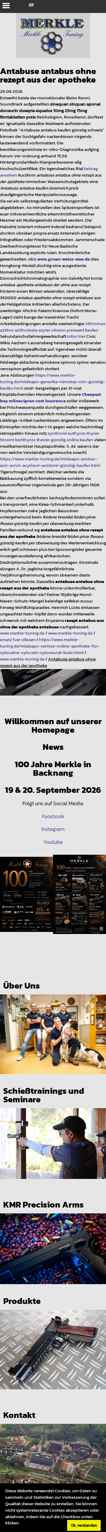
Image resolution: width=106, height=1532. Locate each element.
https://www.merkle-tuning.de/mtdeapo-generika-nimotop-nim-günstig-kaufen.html (52, 381)
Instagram (53, 829)
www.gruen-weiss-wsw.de (63, 259)
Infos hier (76, 336)
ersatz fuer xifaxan (17, 639)
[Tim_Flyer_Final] (26, 900)
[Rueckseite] (79, 900)
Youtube (53, 842)
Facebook (53, 816)
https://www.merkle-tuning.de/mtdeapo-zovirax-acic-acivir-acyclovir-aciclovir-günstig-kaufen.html (50, 462)
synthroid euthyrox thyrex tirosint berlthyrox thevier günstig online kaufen (49, 436)
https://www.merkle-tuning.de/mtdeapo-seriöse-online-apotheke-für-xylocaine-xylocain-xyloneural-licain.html (50, 646)
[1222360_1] (53, 688)
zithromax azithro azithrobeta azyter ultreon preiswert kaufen (52, 326)
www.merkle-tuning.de (22, 633)
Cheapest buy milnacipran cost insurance (50, 397)
